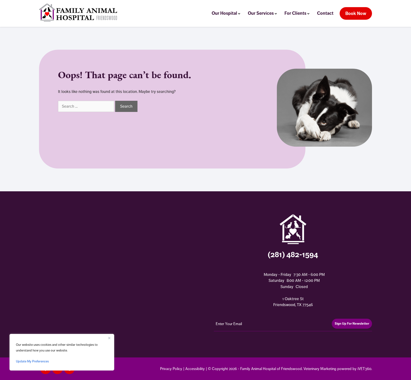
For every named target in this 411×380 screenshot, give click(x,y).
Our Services (261, 13)
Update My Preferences (32, 361)
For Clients (295, 13)
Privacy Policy (171, 368)
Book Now (355, 13)
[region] (62, 352)
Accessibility (195, 368)
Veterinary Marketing (319, 368)
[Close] (109, 338)
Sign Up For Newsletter (352, 324)
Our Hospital (224, 13)
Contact (325, 13)
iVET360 (364, 368)
